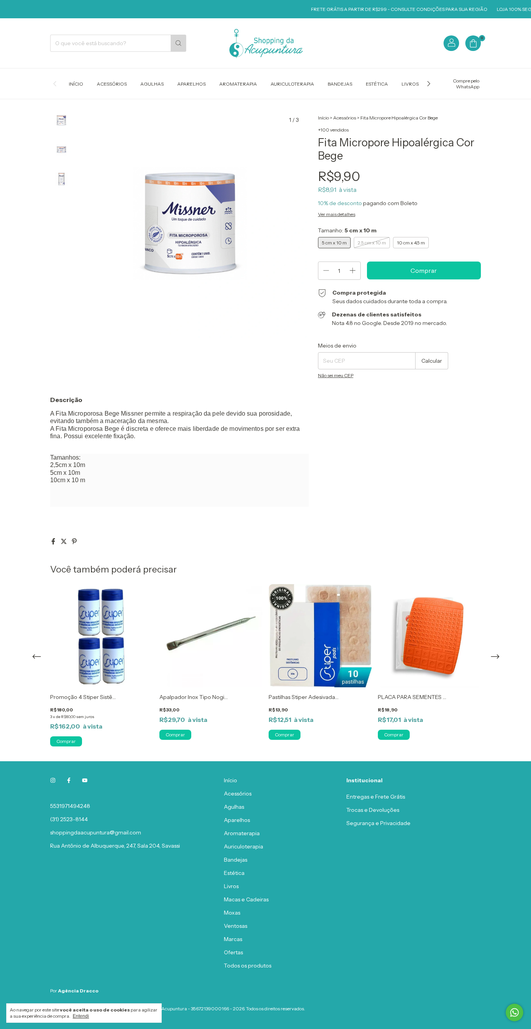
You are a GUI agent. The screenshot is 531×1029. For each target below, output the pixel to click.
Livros (410, 84)
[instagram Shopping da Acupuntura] (53, 780)
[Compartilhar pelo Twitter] (64, 541)
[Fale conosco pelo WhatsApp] (514, 1012)
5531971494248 (70, 806)
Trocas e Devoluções (372, 809)
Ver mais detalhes (336, 214)
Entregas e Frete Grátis (375, 796)
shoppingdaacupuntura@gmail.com (95, 832)
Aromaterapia (238, 84)
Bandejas (340, 84)
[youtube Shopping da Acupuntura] (84, 780)
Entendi (81, 1016)
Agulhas (152, 84)
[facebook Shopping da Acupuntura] (69, 780)
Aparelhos (191, 84)
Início (76, 84)
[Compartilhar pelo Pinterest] (74, 541)
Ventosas (235, 925)
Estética (377, 84)
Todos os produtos (247, 965)
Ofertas (233, 952)
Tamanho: (347, 230)
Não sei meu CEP (335, 375)
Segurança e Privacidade (378, 823)
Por (74, 991)
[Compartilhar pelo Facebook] (54, 541)
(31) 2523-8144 (69, 819)
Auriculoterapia (292, 84)
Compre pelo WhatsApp (466, 84)
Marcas (233, 939)
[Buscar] (178, 43)
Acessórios (112, 84)
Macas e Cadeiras (246, 899)
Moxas (232, 912)
